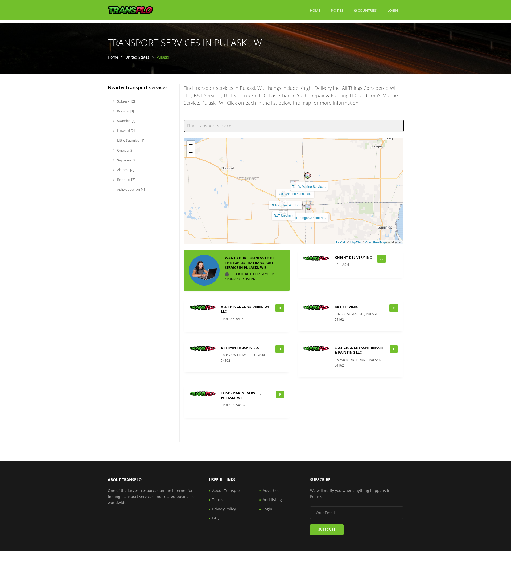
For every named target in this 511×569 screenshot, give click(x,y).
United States (137, 57)
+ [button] (191, 144)
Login (392, 10)
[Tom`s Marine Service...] (307, 175)
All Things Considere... (309, 217)
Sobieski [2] (125, 101)
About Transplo (226, 490)
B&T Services (283, 215)
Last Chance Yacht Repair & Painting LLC (359, 350)
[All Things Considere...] (308, 207)
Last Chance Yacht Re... (295, 193)
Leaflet (340, 242)
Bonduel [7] (125, 179)
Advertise (271, 490)
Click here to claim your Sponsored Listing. (249, 276)
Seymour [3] (126, 160)
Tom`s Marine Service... (309, 186)
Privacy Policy (224, 508)
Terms (217, 499)
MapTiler (355, 242)
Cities (338, 10)
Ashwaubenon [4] (130, 189)
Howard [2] (125, 130)
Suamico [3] (125, 120)
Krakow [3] (125, 111)
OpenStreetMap (375, 242)
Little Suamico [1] (130, 140)
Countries (367, 10)
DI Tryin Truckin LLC (285, 205)
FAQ (215, 518)
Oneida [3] (124, 150)
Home (315, 10)
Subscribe (326, 529)
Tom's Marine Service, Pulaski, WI (241, 395)
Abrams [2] (125, 169)
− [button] (191, 152)
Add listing (272, 499)
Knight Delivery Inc (353, 257)
